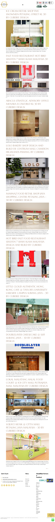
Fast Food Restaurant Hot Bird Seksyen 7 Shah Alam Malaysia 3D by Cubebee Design (27, 59)
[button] (23, 5)
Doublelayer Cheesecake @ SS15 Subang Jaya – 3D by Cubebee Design (25, 338)
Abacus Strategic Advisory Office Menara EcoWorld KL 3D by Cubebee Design (27, 104)
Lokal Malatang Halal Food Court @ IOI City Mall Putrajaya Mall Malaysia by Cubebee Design (27, 382)
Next (47, 468)
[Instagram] (4, 485)
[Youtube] (11, 485)
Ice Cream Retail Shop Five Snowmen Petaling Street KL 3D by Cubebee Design (26, 14)
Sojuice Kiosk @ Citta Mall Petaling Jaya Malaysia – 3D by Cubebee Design (25, 427)
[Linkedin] (14, 485)
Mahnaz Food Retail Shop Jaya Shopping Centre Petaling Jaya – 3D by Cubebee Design (26, 197)
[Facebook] (2, 485)
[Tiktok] (9, 485)
